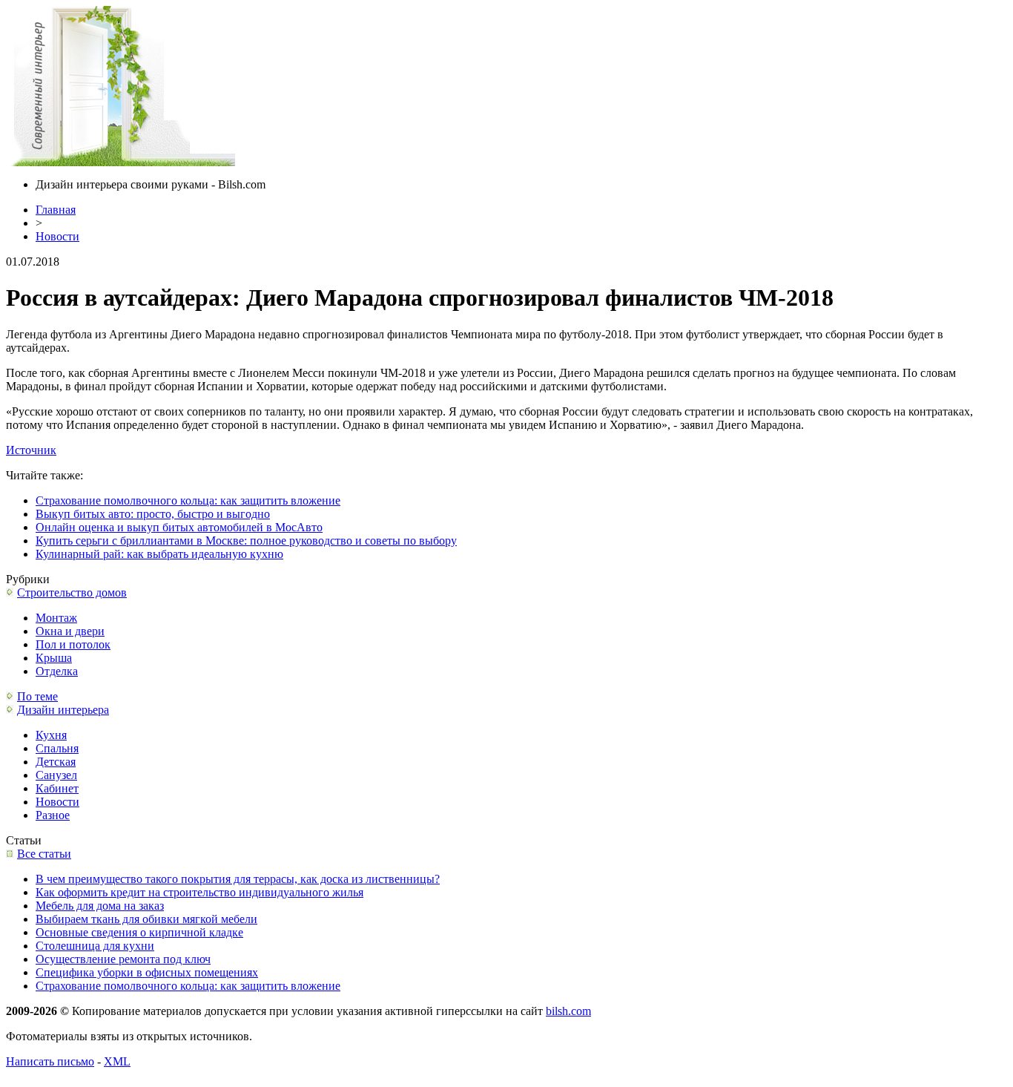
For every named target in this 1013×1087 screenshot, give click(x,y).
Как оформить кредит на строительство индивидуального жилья (199, 892)
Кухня (51, 735)
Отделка (57, 671)
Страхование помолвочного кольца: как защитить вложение (188, 500)
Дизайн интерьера (63, 709)
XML (117, 1061)
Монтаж (56, 617)
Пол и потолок (73, 644)
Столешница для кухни (95, 945)
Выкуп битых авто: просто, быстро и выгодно (153, 514)
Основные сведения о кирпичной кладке (139, 932)
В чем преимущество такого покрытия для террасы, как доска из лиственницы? (238, 879)
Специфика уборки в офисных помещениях (147, 972)
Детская (56, 761)
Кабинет (57, 788)
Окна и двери (70, 631)
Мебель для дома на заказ (100, 905)
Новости (57, 236)
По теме (37, 696)
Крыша (54, 657)
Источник (31, 450)
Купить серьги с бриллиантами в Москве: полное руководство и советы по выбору (246, 540)
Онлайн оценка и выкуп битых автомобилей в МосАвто (179, 527)
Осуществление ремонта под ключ (123, 959)
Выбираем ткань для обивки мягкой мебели (146, 919)
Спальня (57, 748)
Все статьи (44, 853)
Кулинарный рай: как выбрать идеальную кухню (159, 554)
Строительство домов (72, 592)
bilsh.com (568, 1011)
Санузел (56, 775)
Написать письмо (50, 1061)
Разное (53, 815)
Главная (56, 209)
